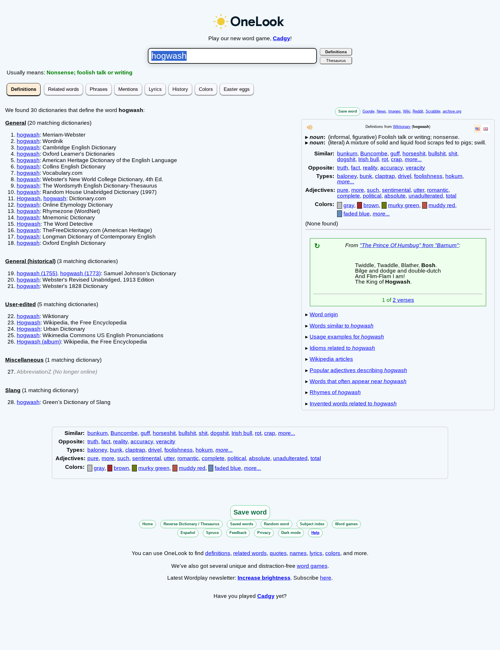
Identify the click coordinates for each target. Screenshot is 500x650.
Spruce (212, 532)
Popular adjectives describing (358, 370)
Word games (346, 524)
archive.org (452, 111)
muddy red (442, 205)
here (325, 578)
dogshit (346, 159)
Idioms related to (342, 348)
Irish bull (368, 159)
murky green (403, 205)
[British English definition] (485, 129)
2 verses (403, 300)
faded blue (356, 214)
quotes (278, 553)
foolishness (428, 176)
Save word (347, 111)
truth (342, 168)
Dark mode (291, 532)
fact (355, 168)
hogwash (28, 135)
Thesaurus (336, 60)
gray (348, 205)
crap (396, 159)
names (298, 553)
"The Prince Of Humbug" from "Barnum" (409, 245)
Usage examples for (347, 337)
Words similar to (342, 326)
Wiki (406, 111)
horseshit (413, 153)
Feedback (238, 532)
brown (371, 205)
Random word (276, 524)
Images (394, 111)
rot (385, 159)
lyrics (316, 553)
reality (370, 168)
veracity (415, 168)
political (372, 196)
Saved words (241, 524)
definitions (217, 553)
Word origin (324, 314)
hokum (453, 176)
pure (342, 190)
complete (348, 196)
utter (418, 190)
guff (395, 153)
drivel (404, 176)
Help (315, 532)
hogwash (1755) (37, 273)
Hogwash (29, 198)
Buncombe (373, 153)
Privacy (264, 532)
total (451, 196)
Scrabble (433, 111)
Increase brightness (264, 578)
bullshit (437, 153)
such (373, 190)
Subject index (312, 524)
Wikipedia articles (331, 359)
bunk (366, 176)
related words (250, 553)
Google (368, 111)
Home (147, 524)
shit (452, 153)
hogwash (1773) (80, 273)
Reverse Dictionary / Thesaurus (191, 524)
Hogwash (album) (39, 342)
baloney (347, 176)
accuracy (391, 168)
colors (332, 553)
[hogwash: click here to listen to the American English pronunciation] (309, 129)
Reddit (418, 111)
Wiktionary (402, 126)
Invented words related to (353, 404)
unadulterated (426, 196)
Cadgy (281, 38)
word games (312, 566)
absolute (395, 196)
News (381, 111)
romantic (437, 190)
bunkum (347, 153)
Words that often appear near (358, 381)
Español (188, 532)
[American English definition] (477, 129)
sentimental (396, 190)
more (357, 190)
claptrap (385, 176)
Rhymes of (335, 392)
